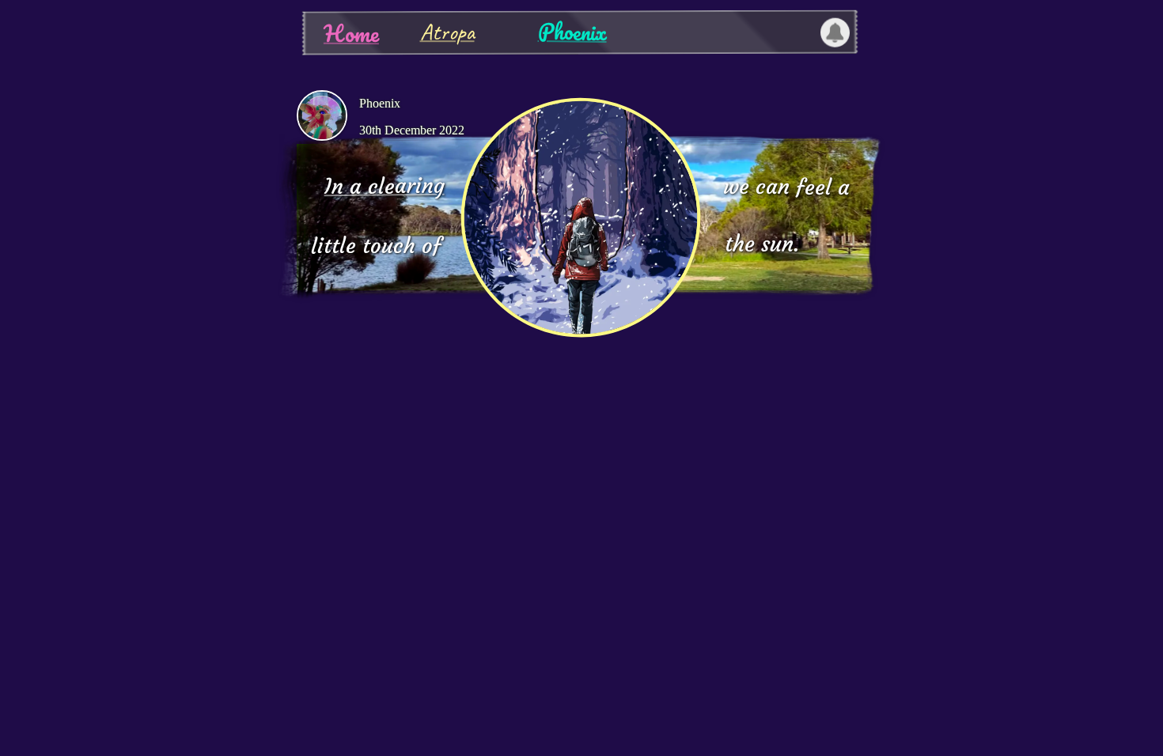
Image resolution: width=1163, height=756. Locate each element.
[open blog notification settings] (834, 32)
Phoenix (571, 31)
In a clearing (384, 185)
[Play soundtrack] (581, 217)
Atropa (446, 32)
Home (350, 33)
